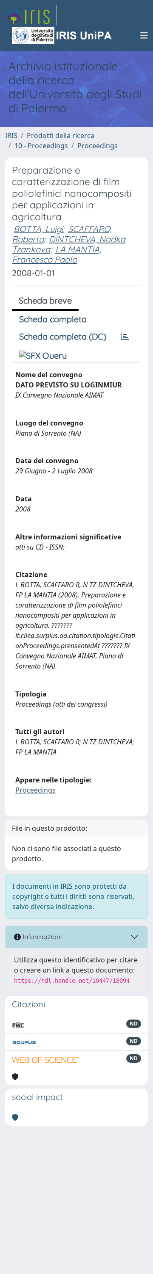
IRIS (11, 135)
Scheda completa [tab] (53, 319)
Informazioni (41, 936)
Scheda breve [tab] (45, 300)
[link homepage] (31, 15)
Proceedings (97, 145)
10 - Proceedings (41, 145)
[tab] (124, 336)
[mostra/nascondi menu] (144, 35)
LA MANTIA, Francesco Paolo (56, 254)
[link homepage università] (62, 35)
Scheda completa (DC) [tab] (62, 336)
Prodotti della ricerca (60, 135)
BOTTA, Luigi (38, 229)
